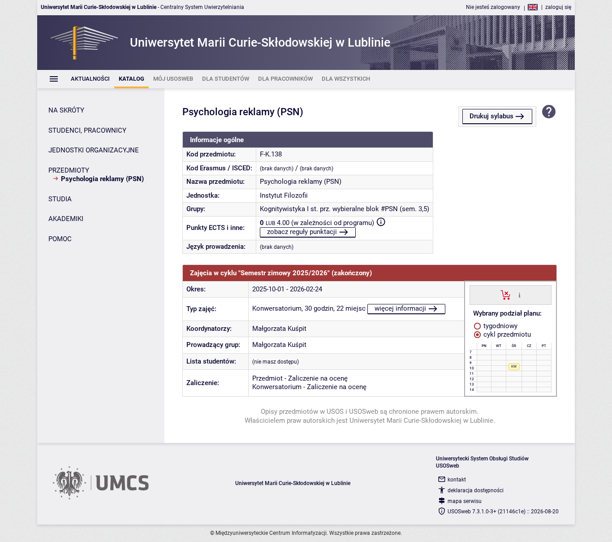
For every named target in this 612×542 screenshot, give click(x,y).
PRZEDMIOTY (68, 170)
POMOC (60, 239)
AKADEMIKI (65, 219)
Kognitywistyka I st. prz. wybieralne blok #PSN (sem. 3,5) (344, 209)
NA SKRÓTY (66, 110)
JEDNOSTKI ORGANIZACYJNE (93, 150)
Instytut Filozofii (284, 195)
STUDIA (60, 199)
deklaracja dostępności (476, 490)
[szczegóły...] (519, 295)
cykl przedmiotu (506, 334)
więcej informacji (400, 308)
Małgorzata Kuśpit (279, 329)
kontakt (457, 480)
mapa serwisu (465, 501)
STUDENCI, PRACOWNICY (87, 130)
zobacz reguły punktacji (302, 232)
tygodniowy (499, 326)
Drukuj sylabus (491, 116)
